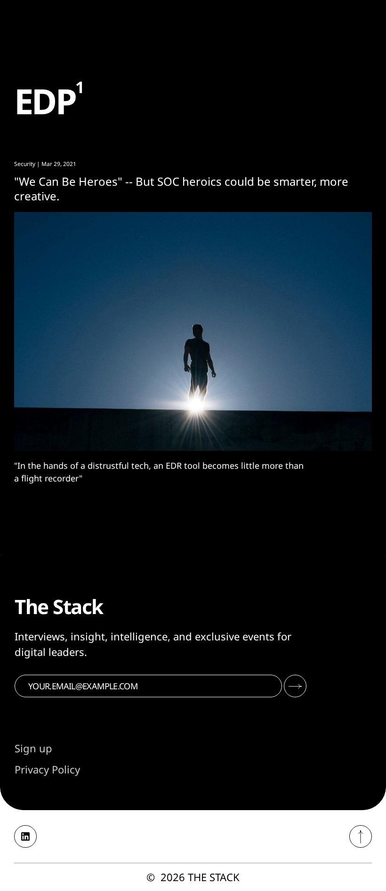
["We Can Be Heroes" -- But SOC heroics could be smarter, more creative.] (193, 331)
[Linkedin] (25, 836)
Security (24, 164)
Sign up (33, 748)
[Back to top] (360, 836)
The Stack (214, 877)
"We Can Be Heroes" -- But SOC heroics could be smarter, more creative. (181, 188)
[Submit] (295, 686)
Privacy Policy (47, 769)
